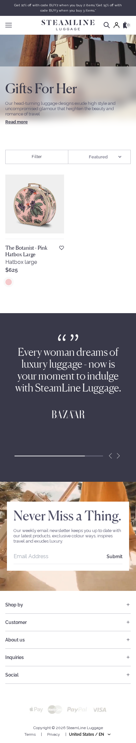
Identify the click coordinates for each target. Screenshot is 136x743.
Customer (16, 622)
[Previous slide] (110, 456)
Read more (16, 121)
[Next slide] (118, 456)
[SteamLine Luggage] (68, 25)
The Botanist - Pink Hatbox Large (26, 251)
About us (15, 639)
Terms (30, 734)
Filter (37, 156)
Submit (114, 556)
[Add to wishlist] (61, 247)
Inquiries (14, 657)
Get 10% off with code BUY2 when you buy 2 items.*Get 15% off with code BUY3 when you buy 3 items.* (68, 7)
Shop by (14, 604)
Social (11, 675)
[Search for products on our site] (107, 25)
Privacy (53, 734)
